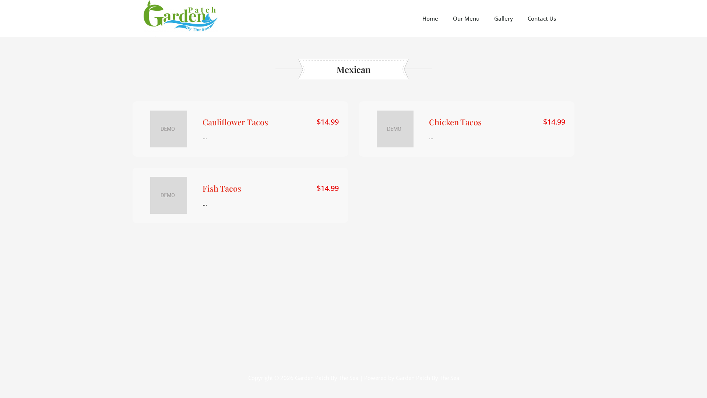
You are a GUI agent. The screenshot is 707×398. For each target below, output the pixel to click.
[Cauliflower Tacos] (168, 129)
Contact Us (542, 18)
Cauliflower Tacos (235, 122)
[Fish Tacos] (168, 195)
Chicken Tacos (455, 122)
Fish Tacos (222, 188)
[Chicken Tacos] (395, 129)
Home (430, 18)
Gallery (503, 18)
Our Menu (466, 18)
